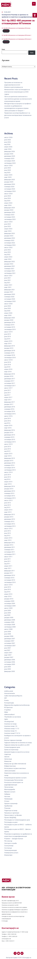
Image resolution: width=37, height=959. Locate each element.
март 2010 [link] (7, 596)
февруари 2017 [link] (9, 402)
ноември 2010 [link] (9, 578)
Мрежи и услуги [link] (9, 792)
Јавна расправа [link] (9, 771)
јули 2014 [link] (7, 475)
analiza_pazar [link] (8, 691)
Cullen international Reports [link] (13, 696)
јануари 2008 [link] (8, 636)
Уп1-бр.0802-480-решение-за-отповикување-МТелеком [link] (16, 28)
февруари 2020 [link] (9, 318)
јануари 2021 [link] (8, 292)
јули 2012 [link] (7, 531)
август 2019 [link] (8, 332)
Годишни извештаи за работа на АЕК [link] (17, 745)
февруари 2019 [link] (9, 346)
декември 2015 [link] (9, 435)
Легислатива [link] (8, 787)
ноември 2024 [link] (9, 186)
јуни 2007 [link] (7, 648)
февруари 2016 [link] (9, 430)
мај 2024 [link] (7, 200)
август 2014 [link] (8, 472)
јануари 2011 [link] (8, 573)
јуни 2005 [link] (7, 669)
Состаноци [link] (8, 848)
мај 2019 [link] (7, 339)
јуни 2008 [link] (7, 634)
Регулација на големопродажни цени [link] (17, 820)
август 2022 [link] (8, 247)
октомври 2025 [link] (9, 161)
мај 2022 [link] (7, 254)
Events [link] (6, 700)
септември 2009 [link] (10, 606)
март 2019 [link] (7, 343)
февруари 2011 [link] (9, 571)
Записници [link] (8, 759)
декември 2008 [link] (9, 620)
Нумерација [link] (8, 799)
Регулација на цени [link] (10, 822)
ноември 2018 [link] (9, 353)
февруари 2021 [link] (9, 289)
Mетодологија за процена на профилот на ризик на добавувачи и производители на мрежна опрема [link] (17, 106)
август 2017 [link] (8, 388)
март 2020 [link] (7, 315)
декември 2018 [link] (9, 350)
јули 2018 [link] (7, 362)
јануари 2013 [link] (8, 517)
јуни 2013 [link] (7, 505)
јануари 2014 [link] (8, 489)
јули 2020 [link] (7, 306)
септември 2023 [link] (10, 219)
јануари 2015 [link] (8, 460)
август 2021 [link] (8, 275)
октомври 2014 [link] (9, 467)
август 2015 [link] (8, 444)
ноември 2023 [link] (9, 215)
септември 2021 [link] (10, 273)
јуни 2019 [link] (7, 336)
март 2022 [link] (7, 259)
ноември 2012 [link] (9, 521)
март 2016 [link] (7, 428)
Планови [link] (7, 808)
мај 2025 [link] (7, 172)
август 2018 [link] (8, 360)
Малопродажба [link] (9, 789)
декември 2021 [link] (9, 266)
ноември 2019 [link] (9, 325)
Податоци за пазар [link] (10, 810)
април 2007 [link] (8, 653)
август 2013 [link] (8, 500)
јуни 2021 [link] (7, 280)
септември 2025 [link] (10, 163)
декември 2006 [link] (9, 660)
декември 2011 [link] (9, 547)
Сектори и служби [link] (10, 843)
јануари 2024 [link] (8, 210)
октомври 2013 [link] (9, 496)
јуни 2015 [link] (7, 449)
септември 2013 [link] (10, 498)
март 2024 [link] (7, 205)
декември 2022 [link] (9, 238)
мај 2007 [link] (7, 650)
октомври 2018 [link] (9, 355)
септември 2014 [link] (10, 470)
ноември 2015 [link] (9, 437)
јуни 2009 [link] (7, 613)
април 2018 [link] (8, 369)
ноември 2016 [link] (9, 409)
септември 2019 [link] (10, 329)
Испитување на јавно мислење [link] (15, 768)
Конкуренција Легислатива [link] (13, 780)
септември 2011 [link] (10, 554)
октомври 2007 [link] (9, 643)
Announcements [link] (9, 693)
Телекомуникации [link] (10, 850)
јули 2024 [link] (7, 196)
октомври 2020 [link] (9, 299)
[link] (35, 15)
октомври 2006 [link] (9, 662)
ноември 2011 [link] (9, 549)
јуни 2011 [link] (7, 561)
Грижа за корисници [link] (11, 749)
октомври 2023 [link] (9, 217)
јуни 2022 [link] (7, 252)
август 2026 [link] (8, 137)
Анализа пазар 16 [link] (10, 731)
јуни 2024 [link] (7, 198)
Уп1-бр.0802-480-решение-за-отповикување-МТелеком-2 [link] (16, 39)
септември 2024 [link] (10, 191)
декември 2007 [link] (9, 638)
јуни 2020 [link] (7, 308)
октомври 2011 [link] (9, 552)
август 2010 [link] (8, 585)
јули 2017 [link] (7, 390)
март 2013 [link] (7, 512)
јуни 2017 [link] (7, 393)
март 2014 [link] (7, 484)
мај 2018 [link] (7, 367)
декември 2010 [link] (9, 575)
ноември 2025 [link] (9, 158)
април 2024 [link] (8, 203)
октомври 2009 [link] (9, 603)
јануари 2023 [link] (8, 236)
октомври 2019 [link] (9, 327)
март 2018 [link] (7, 371)
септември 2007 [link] (10, 645)
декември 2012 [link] (9, 519)
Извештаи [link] (7, 761)
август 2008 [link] (8, 629)
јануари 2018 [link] (8, 376)
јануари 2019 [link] (8, 348)
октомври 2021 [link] (9, 271)
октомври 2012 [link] (9, 524)
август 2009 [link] (8, 608)
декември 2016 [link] (9, 407)
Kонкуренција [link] (9, 703)
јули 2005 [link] (7, 667)
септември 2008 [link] (10, 627)
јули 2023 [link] (7, 224)
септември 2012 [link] (10, 526)
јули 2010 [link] (7, 587)
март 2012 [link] (7, 540)
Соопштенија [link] (8, 845)
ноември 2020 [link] (9, 297)
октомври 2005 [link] (9, 664)
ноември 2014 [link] (9, 465)
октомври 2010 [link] (9, 580)
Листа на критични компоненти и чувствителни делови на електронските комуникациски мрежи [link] (18, 99)
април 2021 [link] (8, 285)
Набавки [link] (7, 794)
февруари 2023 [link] (9, 233)
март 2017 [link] (7, 400)
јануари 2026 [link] (8, 154)
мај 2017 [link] (7, 395)
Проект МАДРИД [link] (10, 817)
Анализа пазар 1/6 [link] (10, 726)
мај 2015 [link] (7, 451)
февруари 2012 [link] (9, 542)
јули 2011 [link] (7, 559)
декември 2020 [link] (9, 294)
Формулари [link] (8, 855)
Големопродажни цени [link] (12, 747)
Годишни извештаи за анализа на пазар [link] (18, 742)
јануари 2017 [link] (8, 404)
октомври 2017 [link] (9, 383)
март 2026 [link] (7, 149)
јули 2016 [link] (7, 418)
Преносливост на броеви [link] (13, 815)
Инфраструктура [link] (10, 766)
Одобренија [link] (8, 806)
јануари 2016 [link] (8, 432)
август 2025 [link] (8, 165)
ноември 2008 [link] (9, 622)
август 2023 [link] (8, 222)
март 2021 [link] (7, 287)
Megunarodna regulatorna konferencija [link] (17, 705)
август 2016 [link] (8, 416)
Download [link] (6, 30)
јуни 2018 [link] (7, 364)
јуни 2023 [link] (7, 226)
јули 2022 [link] (7, 250)
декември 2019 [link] (9, 322)
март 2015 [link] (7, 456)
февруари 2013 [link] (9, 514)
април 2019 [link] (8, 341)
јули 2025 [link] (7, 168)
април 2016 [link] (8, 425)
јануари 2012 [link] (8, 545)
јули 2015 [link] (7, 446)
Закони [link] (6, 757)
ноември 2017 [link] (9, 381)
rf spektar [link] (7, 710)
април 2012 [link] (8, 538)
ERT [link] (5, 698)
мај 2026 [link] (7, 144)
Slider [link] (6, 712)
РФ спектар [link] (8, 841)
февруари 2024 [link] (9, 208)
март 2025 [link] (7, 177)
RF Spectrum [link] (8, 707)
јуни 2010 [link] (7, 589)
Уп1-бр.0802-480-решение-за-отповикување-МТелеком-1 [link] (16, 35)
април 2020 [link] (8, 313)
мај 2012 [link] (7, 535)
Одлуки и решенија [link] (10, 803)
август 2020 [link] (8, 304)
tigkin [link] (6, 719)
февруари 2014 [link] (9, 486)
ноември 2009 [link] (9, 601)
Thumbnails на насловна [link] (12, 717)
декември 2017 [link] (9, 378)
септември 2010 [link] (10, 582)
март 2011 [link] (7, 568)
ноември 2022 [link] (9, 240)
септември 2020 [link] (10, 301)
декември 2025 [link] (9, 156)
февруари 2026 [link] (9, 151)
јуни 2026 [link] (7, 142)
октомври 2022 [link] (9, 243)
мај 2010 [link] (7, 592)
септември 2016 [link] (10, 414)
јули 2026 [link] (7, 140)
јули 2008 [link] (7, 631)
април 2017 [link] (8, 397)
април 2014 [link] (8, 482)
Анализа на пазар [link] (10, 724)
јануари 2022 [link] (8, 264)
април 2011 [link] (8, 566)
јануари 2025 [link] (8, 182)
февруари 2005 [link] (9, 671)
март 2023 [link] (7, 231)
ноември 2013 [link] (9, 493)
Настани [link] (7, 796)
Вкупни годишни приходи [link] (13, 740)
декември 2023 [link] (9, 212)
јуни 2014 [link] (7, 477)
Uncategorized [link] (6, 15)
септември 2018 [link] (10, 357)
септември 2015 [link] (10, 442)
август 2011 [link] (8, 556)
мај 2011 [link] (7, 564)
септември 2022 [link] (10, 245)
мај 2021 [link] (7, 282)
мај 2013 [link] (7, 507)
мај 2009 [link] (7, 615)
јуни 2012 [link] (7, 533)
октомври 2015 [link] (9, 439)
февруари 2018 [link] (9, 374)
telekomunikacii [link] (9, 714)
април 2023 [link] (8, 229)
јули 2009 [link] (7, 610)
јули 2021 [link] (7, 278)
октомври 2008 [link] (9, 624)
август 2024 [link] (8, 193)
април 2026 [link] (8, 147)
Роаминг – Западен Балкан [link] (13, 838)
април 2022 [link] (8, 257)
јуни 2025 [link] (7, 170)
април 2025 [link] (8, 175)
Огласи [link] (6, 801)
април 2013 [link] (8, 510)
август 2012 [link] (8, 528)
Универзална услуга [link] (11, 853)
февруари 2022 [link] (9, 261)
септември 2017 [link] (10, 386)
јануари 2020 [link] (8, 320)
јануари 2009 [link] (8, 617)
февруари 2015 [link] (9, 458)
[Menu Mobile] (34, 4)
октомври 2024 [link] (9, 189)
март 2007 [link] (7, 655)
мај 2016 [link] (7, 423)
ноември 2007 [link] (9, 641)
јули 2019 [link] (7, 334)
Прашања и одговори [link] (11, 813)
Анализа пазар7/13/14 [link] (12, 733)
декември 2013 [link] (9, 491)
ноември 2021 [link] (9, 268)
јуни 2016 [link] (7, 421)
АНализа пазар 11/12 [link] (11, 728)
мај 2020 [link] (7, 311)
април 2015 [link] (8, 453)
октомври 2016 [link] (9, 411)
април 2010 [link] (8, 594)
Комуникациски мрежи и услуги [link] (15, 778)
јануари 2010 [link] (8, 599)
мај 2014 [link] (7, 479)
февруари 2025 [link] (9, 179)
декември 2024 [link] (9, 184)
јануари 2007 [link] (8, 657)
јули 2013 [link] (7, 503)
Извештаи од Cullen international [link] (15, 764)
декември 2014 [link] (9, 463)
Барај (3, 49)
